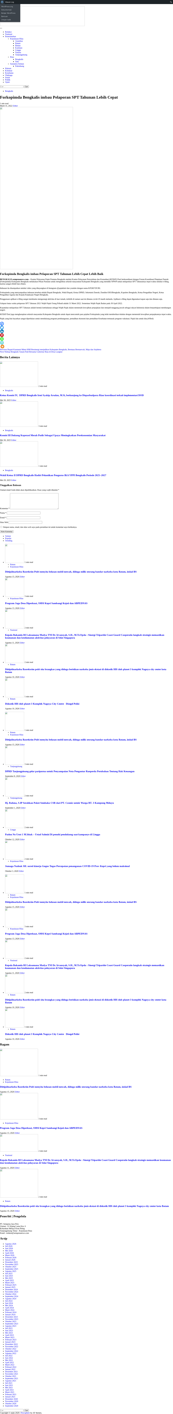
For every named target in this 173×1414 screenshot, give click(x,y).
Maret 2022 (9, 1365)
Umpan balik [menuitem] (6, 20)
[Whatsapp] (2, 339)
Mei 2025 (9, 1278)
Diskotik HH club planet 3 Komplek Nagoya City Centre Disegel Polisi (42, 703)
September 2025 (11, 1269)
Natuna (18, 52)
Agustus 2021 (10, 1381)
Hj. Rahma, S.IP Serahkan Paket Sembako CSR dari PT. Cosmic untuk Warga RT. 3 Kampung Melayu (59, 803)
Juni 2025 (9, 1276)
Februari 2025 (10, 1285)
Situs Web (4, 522)
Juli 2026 (8, 1246)
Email (3, 517)
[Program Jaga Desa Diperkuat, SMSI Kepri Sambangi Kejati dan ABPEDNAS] (15, 596)
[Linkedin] (2, 331)
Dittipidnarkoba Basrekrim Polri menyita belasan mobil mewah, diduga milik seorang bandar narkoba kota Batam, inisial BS (71, 571)
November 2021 (11, 1374)
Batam (17, 43)
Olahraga (8, 75)
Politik (7, 80)
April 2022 (9, 1362)
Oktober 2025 (10, 1267)
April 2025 (9, 1280)
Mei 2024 (9, 1305)
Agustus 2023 (10, 1326)
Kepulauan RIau (16, 39)
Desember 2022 (11, 1344)
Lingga (18, 50)
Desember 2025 (11, 1262)
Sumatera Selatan (17, 64)
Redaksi (8, 32)
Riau (12, 57)
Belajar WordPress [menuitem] (8, 13)
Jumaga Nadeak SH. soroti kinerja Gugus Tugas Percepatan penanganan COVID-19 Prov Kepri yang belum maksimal (67, 866)
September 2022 (11, 1351)
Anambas (19, 41)
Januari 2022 (10, 1369)
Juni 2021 (9, 1385)
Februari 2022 (10, 1367)
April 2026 (9, 1253)
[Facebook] (2, 324)
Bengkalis (19, 59)
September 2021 (11, 1378)
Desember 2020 (11, 1399)
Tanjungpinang (21, 55)
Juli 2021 (8, 1383)
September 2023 (11, 1324)
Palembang (19, 66)
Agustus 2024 (10, 1299)
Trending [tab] (8, 541)
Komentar (4, 508)
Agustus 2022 (10, 1353)
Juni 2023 (9, 1330)
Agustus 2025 (10, 1271)
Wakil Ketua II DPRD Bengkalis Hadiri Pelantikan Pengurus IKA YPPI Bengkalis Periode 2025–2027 (53, 475)
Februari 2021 (10, 1394)
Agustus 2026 (10, 1244)
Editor (15, 106)
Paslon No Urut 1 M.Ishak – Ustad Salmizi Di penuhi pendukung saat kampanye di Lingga (52, 834)
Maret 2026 (9, 1255)
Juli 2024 (8, 1301)
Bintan (18, 45)
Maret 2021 (9, 1392)
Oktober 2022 (10, 1349)
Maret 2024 (9, 1310)
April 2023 (9, 1335)
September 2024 (11, 1296)
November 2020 (11, 1401)
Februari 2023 (10, 1340)
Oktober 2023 (10, 1321)
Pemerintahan (10, 36)
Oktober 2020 (10, 1403)
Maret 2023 (9, 1337)
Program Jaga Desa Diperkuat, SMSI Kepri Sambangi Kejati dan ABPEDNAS (46, 603)
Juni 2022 (9, 1358)
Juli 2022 (8, 1356)
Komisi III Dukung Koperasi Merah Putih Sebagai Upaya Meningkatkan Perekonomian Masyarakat (52, 435)
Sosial (7, 77)
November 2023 (11, 1319)
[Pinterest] (2, 335)
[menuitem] (2, 2)
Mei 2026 (9, 1251)
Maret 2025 (9, 1283)
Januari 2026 (10, 1260)
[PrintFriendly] (2, 343)
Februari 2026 (10, 1257)
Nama (3, 513)
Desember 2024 (11, 1289)
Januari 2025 (10, 1287)
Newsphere (25, 1413)
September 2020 (11, 1406)
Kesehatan (9, 73)
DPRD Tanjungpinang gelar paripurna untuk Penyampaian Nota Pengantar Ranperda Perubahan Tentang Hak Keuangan (69, 771)
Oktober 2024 (10, 1294)
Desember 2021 (11, 1372)
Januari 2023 (10, 1342)
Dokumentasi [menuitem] (6, 10)
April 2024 (9, 1308)
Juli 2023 (8, 1328)
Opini (7, 82)
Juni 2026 (9, 1248)
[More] (2, 346)
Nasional (8, 34)
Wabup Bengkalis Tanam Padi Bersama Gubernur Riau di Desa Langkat (31, 352)
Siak (17, 61)
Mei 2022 (9, 1360)
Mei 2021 (9, 1387)
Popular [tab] (8, 538)
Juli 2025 (8, 1273)
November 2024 (11, 1292)
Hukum (8, 68)
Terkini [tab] (8, 536)
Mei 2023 (9, 1333)
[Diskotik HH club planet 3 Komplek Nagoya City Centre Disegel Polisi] (15, 696)
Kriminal (8, 71)
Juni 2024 (9, 1303)
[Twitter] (2, 327)
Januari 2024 (10, 1314)
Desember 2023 (11, 1317)
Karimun (18, 48)
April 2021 (9, 1390)
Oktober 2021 (10, 1376)
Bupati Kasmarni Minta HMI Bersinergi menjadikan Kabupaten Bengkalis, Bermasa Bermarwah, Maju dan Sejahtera (50, 349)
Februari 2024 (10, 1312)
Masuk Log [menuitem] (9, 2)
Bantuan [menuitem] (4, 16)
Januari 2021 (10, 1397)
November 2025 (11, 1264)
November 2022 (11, 1346)
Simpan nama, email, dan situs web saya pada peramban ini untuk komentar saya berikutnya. (40, 527)
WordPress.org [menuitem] (7, 6)
